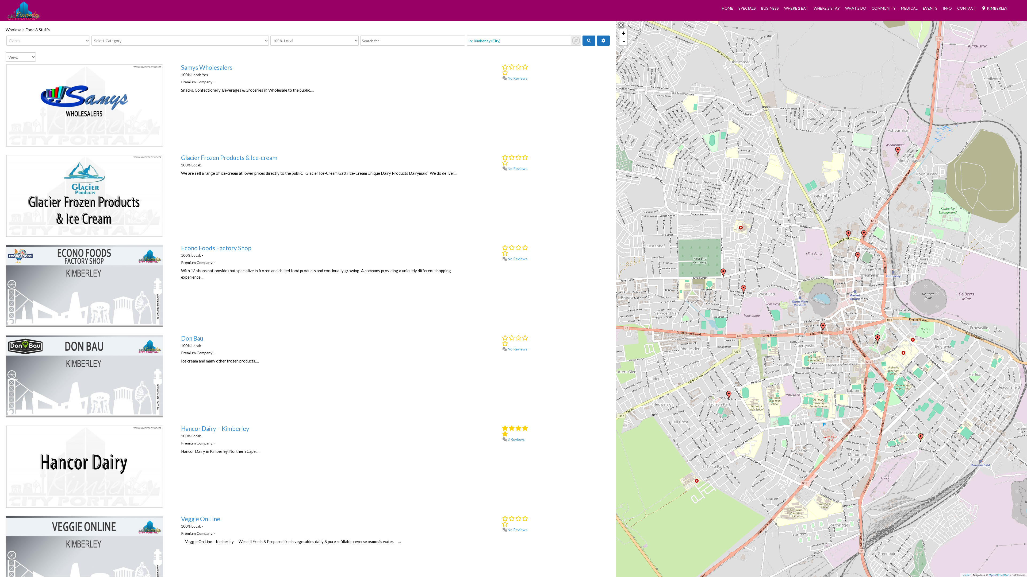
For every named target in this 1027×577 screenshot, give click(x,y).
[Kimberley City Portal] (23, 18)
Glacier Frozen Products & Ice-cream (229, 157)
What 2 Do (855, 8)
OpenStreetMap (999, 575)
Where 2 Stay (827, 8)
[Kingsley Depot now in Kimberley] (897, 151)
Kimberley (996, 8)
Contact (966, 8)
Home (727, 8)
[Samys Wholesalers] (864, 234)
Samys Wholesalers (206, 67)
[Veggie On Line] (728, 395)
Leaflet (966, 575)
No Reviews (517, 78)
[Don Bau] (823, 327)
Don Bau (192, 338)
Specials (747, 8)
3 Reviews (516, 439)
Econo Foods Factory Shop (216, 248)
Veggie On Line (200, 519)
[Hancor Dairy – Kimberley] (743, 289)
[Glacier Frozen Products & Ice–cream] (723, 273)
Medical (909, 8)
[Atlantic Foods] (857, 256)
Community (884, 8)
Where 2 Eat (796, 8)
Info (947, 8)
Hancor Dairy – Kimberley (215, 428)
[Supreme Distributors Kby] (877, 339)
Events (930, 8)
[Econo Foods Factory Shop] (920, 437)
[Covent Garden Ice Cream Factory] (848, 234)
